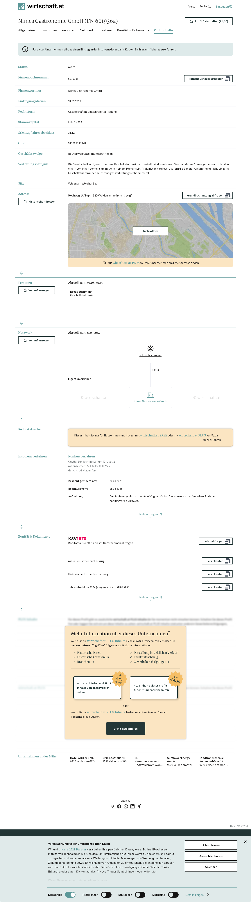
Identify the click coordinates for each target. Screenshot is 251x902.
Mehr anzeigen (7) (150, 514)
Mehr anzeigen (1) (150, 597)
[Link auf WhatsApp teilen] (126, 806)
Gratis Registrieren (126, 728)
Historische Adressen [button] (41, 201)
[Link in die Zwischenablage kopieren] (112, 806)
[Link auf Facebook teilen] (119, 806)
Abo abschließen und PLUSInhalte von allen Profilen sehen (99, 685)
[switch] (106, 895)
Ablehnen (211, 866)
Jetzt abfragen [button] (213, 541)
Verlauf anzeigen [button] (39, 290)
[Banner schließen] (245, 841)
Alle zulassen (211, 845)
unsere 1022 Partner (72, 849)
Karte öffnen (150, 231)
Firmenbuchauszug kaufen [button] (206, 78)
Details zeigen (194, 894)
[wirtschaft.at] (41, 6)
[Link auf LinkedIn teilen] (132, 806)
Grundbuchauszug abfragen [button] (205, 195)
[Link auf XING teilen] (139, 806)
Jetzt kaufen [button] (215, 561)
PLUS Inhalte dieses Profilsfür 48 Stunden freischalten (156, 684)
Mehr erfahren (212, 440)
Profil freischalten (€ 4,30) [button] (211, 21)
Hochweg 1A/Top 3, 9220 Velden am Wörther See (98, 195)
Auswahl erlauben (211, 855)
